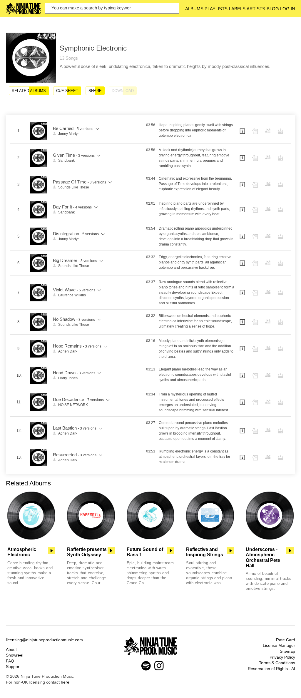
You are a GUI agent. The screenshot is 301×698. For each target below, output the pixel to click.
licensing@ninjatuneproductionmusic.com (44, 639)
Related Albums (29, 90)
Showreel (14, 655)
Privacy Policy (282, 657)
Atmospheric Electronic (21, 552)
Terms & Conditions (277, 662)
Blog (273, 8)
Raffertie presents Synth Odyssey (87, 552)
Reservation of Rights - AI (271, 668)
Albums (194, 8)
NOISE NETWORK (73, 405)
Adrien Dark (67, 351)
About (11, 649)
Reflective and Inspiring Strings (204, 552)
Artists (256, 8)
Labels (237, 8)
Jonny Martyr (68, 134)
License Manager (279, 645)
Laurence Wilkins (72, 295)
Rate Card (285, 639)
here (65, 682)
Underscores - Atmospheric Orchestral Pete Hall (263, 557)
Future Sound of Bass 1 (145, 552)
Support (13, 666)
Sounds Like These (73, 187)
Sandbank (66, 160)
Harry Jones (68, 378)
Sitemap (287, 651)
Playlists (216, 8)
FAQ (10, 661)
